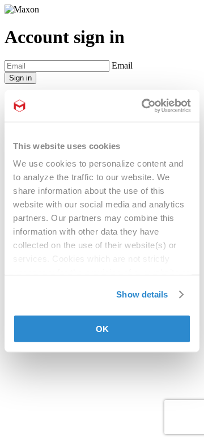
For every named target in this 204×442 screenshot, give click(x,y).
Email (122, 65)
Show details (142, 294)
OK (102, 328)
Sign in (20, 78)
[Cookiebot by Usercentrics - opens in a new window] (144, 106)
